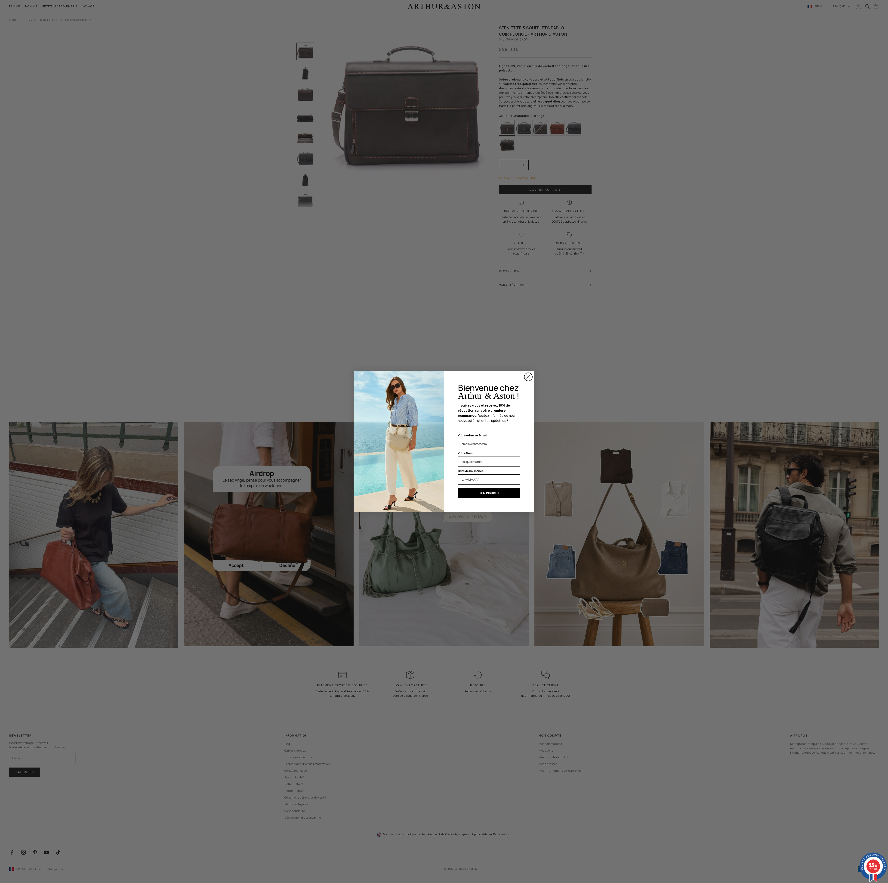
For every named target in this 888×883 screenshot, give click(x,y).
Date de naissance (471, 471)
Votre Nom (465, 453)
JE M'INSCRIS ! (489, 493)
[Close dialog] (528, 377)
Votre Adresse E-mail (472, 435)
